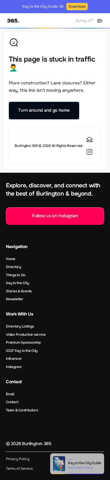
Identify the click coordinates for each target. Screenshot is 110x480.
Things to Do (16, 275)
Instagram (14, 366)
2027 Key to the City (22, 350)
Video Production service (26, 334)
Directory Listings (20, 326)
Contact (12, 402)
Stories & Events (19, 291)
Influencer (14, 358)
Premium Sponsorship (23, 342)
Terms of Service (19, 468)
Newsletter (14, 299)
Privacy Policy (17, 459)
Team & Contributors (22, 410)
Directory (13, 266)
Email (10, 394)
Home (10, 259)
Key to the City (17, 283)
